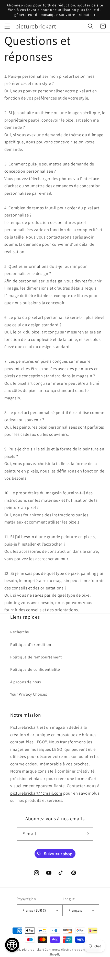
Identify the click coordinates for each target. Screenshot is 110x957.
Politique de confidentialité (35, 669)
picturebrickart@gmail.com (36, 793)
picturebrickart (33, 949)
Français (75, 910)
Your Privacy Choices (28, 694)
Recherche (19, 631)
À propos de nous (25, 681)
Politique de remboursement (36, 656)
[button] (7, 26)
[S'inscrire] (87, 834)
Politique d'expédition (30, 644)
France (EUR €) (34, 910)
